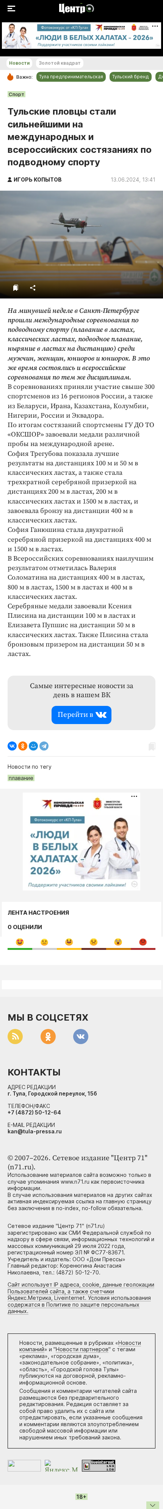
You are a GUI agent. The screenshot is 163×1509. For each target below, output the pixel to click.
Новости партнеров (82, 1349)
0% (20, 942)
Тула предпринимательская (71, 76)
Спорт (16, 94)
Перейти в (75, 714)
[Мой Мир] (33, 746)
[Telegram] (44, 746)
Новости (19, 63)
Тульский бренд (130, 76)
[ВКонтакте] (12, 746)
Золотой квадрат (60, 63)
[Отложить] (15, 287)
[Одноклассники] (22, 746)
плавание (21, 778)
